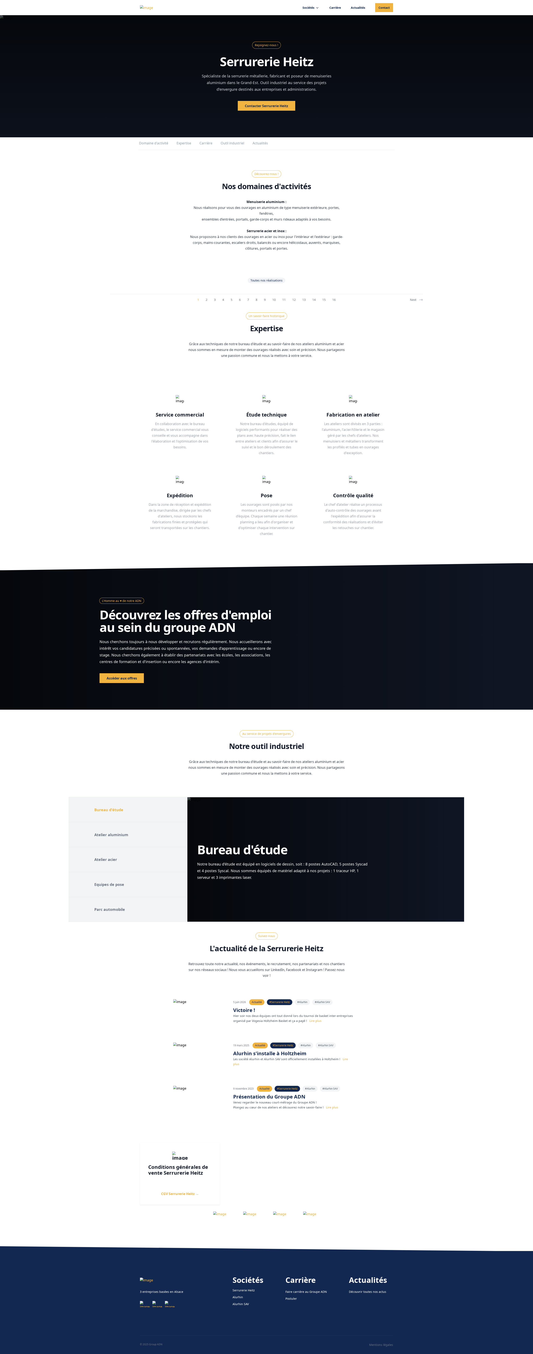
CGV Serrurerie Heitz (180, 1193)
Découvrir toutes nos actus (367, 1292)
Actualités (260, 143)
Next (413, 300)
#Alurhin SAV (322, 1002)
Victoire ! (244, 1010)
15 (324, 300)
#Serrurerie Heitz (279, 1002)
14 (314, 300)
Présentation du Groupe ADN (269, 1096)
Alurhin (238, 1297)
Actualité (257, 1002)
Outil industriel (232, 143)
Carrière (205, 143)
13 (304, 300)
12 (294, 300)
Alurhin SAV (241, 1304)
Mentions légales (381, 1345)
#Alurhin (302, 1002)
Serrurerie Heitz (244, 1290)
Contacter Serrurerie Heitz (266, 106)
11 (284, 300)
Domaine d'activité (153, 143)
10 (274, 300)
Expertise (184, 143)
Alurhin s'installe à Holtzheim (269, 1053)
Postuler (291, 1299)
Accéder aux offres (122, 678)
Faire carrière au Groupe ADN (306, 1292)
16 (334, 300)
